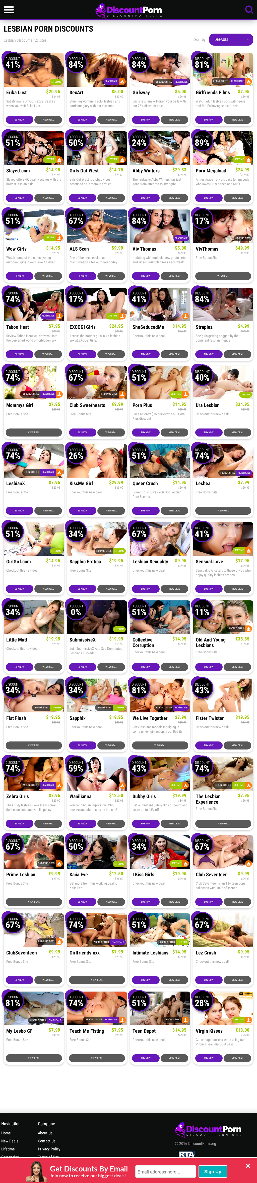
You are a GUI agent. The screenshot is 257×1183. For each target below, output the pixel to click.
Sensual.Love (209, 562)
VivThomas (207, 249)
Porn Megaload (211, 171)
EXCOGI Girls (83, 327)
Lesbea (203, 483)
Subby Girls (144, 796)
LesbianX (15, 483)
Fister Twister (210, 718)
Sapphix (78, 718)
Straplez (204, 327)
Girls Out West (84, 171)
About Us (45, 1133)
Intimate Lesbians (150, 953)
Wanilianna (80, 796)
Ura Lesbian (208, 405)
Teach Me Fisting (87, 1031)
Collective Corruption (143, 642)
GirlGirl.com (18, 562)
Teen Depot (144, 1031)
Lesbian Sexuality (150, 562)
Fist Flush (16, 718)
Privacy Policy (49, 1149)
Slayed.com (18, 171)
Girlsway (141, 92)
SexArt (76, 92)
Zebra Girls (17, 796)
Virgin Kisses (209, 1031)
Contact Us (46, 1141)
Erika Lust (16, 92)
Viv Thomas (144, 249)
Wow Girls (16, 249)
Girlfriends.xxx (85, 953)
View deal (48, 119)
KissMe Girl (81, 483)
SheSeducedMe (148, 327)
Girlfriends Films (213, 92)
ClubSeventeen (21, 953)
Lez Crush (206, 953)
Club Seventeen (212, 875)
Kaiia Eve (79, 875)
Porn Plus (142, 405)
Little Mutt (16, 640)
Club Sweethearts (87, 405)
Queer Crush (145, 483)
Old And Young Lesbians (211, 642)
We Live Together (150, 718)
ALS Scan (79, 249)
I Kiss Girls (143, 875)
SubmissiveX (83, 640)
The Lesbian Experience (208, 799)
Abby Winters (146, 171)
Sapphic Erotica (85, 562)
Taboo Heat (17, 327)
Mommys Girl (19, 405)
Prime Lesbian (20, 875)
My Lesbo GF (19, 1031)
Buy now (19, 119)
